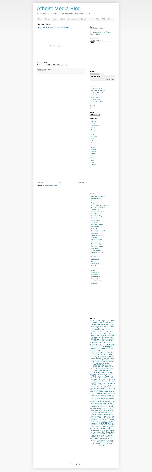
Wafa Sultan (109, 443)
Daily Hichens (95, 263)
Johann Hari (93, 388)
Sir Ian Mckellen (97, 432)
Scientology (95, 430)
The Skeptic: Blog (96, 244)
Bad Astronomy (95, 200)
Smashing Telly (95, 276)
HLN (92, 381)
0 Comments (49, 69)
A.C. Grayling (102, 321)
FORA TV (111, 374)
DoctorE (93, 266)
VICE (103, 443)
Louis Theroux (105, 397)
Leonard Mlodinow (95, 395)
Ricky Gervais (103, 424)
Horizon (104, 381)
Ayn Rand (110, 328)
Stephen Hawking (106, 435)
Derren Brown (100, 361)
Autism (94, 328)
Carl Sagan (108, 340)
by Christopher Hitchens (98, 90)
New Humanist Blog (96, 226)
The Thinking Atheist (97, 246)
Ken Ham (106, 391)
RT (93, 426)
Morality (110, 405)
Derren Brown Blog (96, 216)
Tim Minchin (110, 440)
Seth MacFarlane (104, 430)
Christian (43, 72)
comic (103, 351)
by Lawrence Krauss (97, 101)
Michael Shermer (104, 402)
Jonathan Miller (100, 390)
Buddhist (95, 340)
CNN (97, 19)
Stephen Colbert (107, 434)
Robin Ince (111, 424)
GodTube (111, 378)
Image (100, 383)
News (47, 19)
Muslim (93, 145)
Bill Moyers (101, 337)
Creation (103, 353)
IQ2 (104, 383)
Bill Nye (107, 337)
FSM (111, 376)
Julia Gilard (108, 390)
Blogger (79, 464)
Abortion (96, 322)
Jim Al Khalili (104, 386)
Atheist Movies (95, 259)
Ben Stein (109, 332)
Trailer (108, 442)
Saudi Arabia (101, 428)
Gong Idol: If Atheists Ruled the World (53, 27)
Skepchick (94, 237)
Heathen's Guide (96, 220)
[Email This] (38, 70)
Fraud (107, 376)
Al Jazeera (108, 322)
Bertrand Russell (95, 334)
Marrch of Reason (102, 400)
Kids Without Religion (97, 224)
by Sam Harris (95, 95)
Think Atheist (94, 248)
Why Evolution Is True (97, 252)
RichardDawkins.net (96, 235)
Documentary (95, 125)
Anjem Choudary (101, 326)
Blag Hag (93, 203)
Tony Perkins (101, 442)
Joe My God (94, 222)
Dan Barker (103, 354)
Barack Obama (98, 330)
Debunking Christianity (97, 211)
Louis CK (97, 397)
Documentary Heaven (97, 268)
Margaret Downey (110, 398)
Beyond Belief (104, 334)
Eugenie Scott (98, 370)
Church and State (106, 349)
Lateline (92, 393)
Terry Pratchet (111, 438)
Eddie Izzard (108, 365)
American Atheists (98, 324)
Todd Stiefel (93, 442)
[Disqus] (60, 99)
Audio (112, 326)
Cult (97, 354)
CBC (100, 342)
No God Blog (94, 229)
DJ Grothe (106, 363)
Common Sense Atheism (98, 207)
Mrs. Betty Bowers (96, 409)
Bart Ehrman (108, 330)
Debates (84, 19)
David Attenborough (103, 358)
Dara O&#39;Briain (102, 356)
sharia (112, 430)
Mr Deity (111, 407)
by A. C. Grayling (96, 97)
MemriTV (93, 402)
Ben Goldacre (102, 332)
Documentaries (73, 19)
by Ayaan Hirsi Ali (96, 99)
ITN (108, 383)
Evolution (93, 149)
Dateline (93, 358)
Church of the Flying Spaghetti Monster (102, 205)
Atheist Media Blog (59, 8)
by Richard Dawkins (96, 88)
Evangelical (107, 370)
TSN (112, 442)
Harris (93, 155)
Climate (93, 351)
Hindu (113, 379)
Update (98, 443)
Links (109, 395)
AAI (109, 321)
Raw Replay (94, 274)
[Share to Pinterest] (45, 70)
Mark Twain (93, 400)
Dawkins (93, 151)
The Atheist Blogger (96, 239)
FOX (103, 19)
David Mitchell (98, 360)
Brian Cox (110, 339)
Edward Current (107, 367)
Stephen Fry (96, 435)
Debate (93, 130)
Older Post (81, 182)
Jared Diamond (101, 385)
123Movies (94, 283)
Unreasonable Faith (96, 250)
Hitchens (93, 153)
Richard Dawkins (106, 423)
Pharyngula (94, 233)
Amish (107, 324)
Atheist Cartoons (95, 198)
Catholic (93, 342)
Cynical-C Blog (95, 209)
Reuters (111, 421)
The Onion (93, 440)
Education (96, 367)
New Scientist (108, 412)
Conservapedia (110, 351)
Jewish (93, 147)
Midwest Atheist (95, 272)
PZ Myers (110, 419)
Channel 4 (94, 136)
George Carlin (94, 378)
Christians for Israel (97, 347)
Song (92, 162)
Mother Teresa (102, 406)
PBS (104, 416)
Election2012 (110, 369)
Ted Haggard (103, 438)
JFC (98, 386)
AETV (101, 322)
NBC (101, 410)
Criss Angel (111, 353)
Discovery (99, 363)
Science (62, 19)
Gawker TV (94, 270)
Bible (111, 334)
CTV (94, 354)
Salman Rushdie (104, 426)
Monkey (94, 405)
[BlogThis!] (40, 70)
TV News (93, 121)
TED (96, 438)
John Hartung (108, 388)
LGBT (103, 395)
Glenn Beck (103, 378)
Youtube (102, 445)
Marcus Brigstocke (100, 398)
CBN (104, 342)
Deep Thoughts (95, 213)
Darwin (110, 356)
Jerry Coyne (109, 385)
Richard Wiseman (94, 424)
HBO (108, 379)
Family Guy (109, 372)
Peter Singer (101, 417)
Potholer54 (102, 419)
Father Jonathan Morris (98, 374)
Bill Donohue (101, 335)
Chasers (101, 345)
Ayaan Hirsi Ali (102, 328)
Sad (96, 426)
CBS (109, 342)
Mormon (94, 407)
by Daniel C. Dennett (97, 92)
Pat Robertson (96, 416)
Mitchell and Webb (108, 403)
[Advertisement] (60, 176)
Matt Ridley (110, 400)
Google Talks (93, 379)
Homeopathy (97, 381)
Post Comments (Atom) (51, 185)
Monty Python (102, 405)
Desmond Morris (110, 361)
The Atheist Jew (95, 241)
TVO (93, 443)
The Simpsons (101, 440)
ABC (113, 321)
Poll (96, 419)
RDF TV (98, 421)
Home (40, 19)
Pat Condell (108, 414)
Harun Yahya (101, 379)
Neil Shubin (101, 412)
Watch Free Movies (96, 281)
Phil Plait (109, 417)
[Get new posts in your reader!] (96, 29)
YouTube (93, 164)
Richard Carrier (94, 423)
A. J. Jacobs (93, 321)
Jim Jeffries (111, 386)
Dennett (93, 158)
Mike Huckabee (98, 403)
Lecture (93, 132)
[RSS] (91, 32)
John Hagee (100, 388)
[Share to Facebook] (43, 70)
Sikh (92, 432)
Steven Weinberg (105, 436)
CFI (113, 342)
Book (92, 160)
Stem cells (98, 433)
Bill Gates (109, 335)
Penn (108, 416)
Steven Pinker (95, 436)
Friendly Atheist (95, 218)
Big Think (93, 261)
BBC (91, 19)
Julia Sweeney (98, 391)
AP (108, 326)
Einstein (93, 369)
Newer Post (40, 182)
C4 (109, 19)
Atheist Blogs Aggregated (98, 196)
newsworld (100, 414)
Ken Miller (111, 391)
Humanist (111, 381)
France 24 (100, 376)
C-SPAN (101, 340)
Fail (103, 372)
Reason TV (105, 421)
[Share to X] (42, 70)
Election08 (100, 369)
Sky (103, 432)
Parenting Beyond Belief (98, 231)
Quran (92, 421)
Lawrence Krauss (101, 393)
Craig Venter (95, 353)
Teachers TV (94, 279)
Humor (54, 19)
